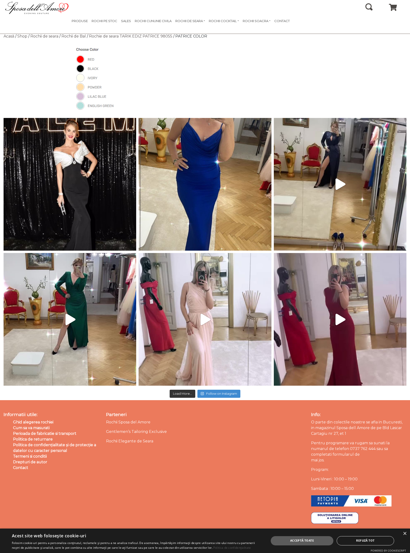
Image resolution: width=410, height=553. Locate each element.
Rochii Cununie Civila (153, 21)
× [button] (404, 533)
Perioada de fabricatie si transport (44, 433)
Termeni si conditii (30, 456)
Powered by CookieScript (388, 550)
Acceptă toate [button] (302, 541)
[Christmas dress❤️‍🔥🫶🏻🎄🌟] (340, 319)
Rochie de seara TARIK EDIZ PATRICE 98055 (130, 36)
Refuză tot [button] (365, 541)
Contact (282, 21)
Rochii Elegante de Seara (129, 441)
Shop (22, 36)
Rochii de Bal (73, 36)
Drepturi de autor (30, 462)
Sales (126, 21)
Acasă (9, 36)
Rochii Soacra (255, 21)
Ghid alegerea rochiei (33, 422)
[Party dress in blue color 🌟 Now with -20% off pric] (205, 184)
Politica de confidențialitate (232, 548)
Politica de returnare (33, 439)
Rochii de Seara (189, 21)
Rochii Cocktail (223, 21)
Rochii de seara (44, 36)
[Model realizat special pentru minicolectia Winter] (340, 184)
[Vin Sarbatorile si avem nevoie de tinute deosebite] (70, 319)
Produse (80, 21)
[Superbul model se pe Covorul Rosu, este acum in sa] (70, 184)
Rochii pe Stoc (104, 21)
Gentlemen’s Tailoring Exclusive (136, 431)
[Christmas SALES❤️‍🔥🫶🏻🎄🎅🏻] (205, 319)
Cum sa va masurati (31, 428)
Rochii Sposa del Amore (128, 422)
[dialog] (205, 541)
